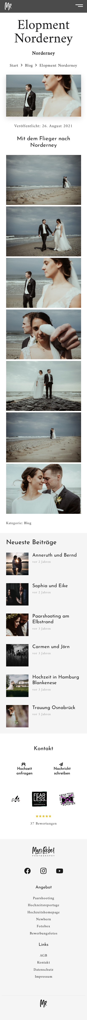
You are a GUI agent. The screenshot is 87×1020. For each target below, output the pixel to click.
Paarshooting (43, 898)
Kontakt (43, 962)
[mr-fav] (43, 1003)
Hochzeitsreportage (43, 905)
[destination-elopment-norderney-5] (43, 283)
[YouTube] (60, 871)
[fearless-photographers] (39, 799)
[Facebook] (27, 871)
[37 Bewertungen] (43, 816)
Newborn (43, 919)
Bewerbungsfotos (43, 933)
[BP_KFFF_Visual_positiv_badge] (67, 799)
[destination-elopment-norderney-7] (43, 180)
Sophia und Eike (50, 586)
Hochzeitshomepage (43, 912)
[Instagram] (43, 871)
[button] (80, 6)
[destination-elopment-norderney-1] (43, 437)
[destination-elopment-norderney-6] (43, 231)
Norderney (43, 53)
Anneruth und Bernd (54, 555)
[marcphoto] (43, 851)
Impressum (43, 977)
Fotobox (43, 926)
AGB (43, 956)
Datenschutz (43, 970)
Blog (27, 523)
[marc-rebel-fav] (8, 6)
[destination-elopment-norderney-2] (43, 489)
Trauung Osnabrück (53, 707)
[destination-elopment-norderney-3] (43, 386)
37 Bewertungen (43, 824)
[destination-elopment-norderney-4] (43, 334)
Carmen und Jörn (51, 647)
